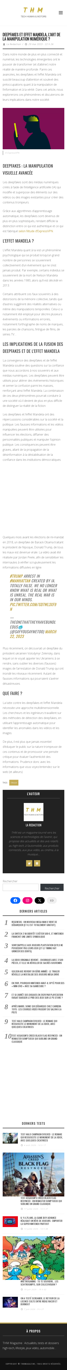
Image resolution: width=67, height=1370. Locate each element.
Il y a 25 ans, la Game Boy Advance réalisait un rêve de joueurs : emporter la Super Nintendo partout (41, 1221)
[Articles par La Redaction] (33, 813)
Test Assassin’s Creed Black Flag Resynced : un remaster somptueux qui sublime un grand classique (37, 1038)
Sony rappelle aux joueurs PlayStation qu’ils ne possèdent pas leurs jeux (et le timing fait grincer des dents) (37, 948)
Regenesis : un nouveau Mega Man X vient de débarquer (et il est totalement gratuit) (34, 923)
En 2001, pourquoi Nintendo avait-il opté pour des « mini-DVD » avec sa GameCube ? (38, 984)
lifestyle (14, 782)
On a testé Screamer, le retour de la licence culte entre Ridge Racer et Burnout (40, 1301)
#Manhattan (20, 580)
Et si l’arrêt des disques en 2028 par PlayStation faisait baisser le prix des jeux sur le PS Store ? (37, 996)
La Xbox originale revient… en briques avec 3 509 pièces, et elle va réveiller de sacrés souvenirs (37, 961)
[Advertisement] (33, 499)
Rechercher (10, 881)
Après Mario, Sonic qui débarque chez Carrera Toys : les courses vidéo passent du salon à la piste (36, 1009)
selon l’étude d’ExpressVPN (36, 231)
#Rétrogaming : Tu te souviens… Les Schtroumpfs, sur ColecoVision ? (39, 1282)
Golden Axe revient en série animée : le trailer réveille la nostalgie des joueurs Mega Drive (35, 972)
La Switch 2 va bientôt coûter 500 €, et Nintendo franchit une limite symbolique (38, 935)
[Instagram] (37, 863)
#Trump (16, 576)
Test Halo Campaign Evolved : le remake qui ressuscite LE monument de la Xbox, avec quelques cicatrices (34, 1024)
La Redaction (13, 44)
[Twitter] (29, 863)
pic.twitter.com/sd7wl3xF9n (33, 607)
